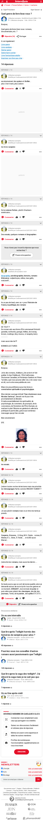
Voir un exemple (35, 768)
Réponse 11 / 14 (7, 499)
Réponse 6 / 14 (6, 291)
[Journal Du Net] (11, 809)
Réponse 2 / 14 (6, 135)
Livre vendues (6, 47)
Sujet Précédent (9, 10)
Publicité (36, 788)
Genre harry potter (8, 53)
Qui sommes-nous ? (10, 788)
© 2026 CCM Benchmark (32, 795)
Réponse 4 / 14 (6, 223)
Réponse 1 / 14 (6, 70)
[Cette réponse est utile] (16, 88)
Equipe (19, 788)
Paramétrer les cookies (25, 792)
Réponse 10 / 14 (7, 475)
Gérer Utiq (36, 792)
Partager (22, 36)
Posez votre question (23, 255)
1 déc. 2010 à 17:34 (30, 20)
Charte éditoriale (28, 788)
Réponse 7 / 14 (6, 315)
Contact (9, 790)
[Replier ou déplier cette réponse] (41, 70)
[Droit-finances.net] (32, 809)
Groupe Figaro (19, 795)
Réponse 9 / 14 (6, 453)
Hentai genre (6, 50)
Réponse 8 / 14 (6, 357)
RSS (25, 790)
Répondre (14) (9, 36)
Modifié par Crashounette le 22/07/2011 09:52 (22, 77)
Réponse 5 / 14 (6, 264)
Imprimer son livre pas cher (11, 58)
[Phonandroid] (32, 818)
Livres (27, 5)
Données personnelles (10, 792)
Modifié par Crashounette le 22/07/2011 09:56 (22, 580)
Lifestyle (6, 769)
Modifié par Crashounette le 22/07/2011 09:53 (22, 298)
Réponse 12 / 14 (7, 524)
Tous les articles (18, 790)
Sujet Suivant (35, 10)
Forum (7, 5)
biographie (5, 276)
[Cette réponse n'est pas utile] (23, 88)
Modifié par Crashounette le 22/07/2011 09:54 (22, 323)
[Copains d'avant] (11, 813)
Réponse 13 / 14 (7, 551)
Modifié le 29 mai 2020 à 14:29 (17, 271)
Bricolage (6, 775)
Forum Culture (17, 5)
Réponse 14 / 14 (7, 573)
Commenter (9, 88)
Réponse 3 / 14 (6, 199)
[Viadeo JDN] (32, 813)
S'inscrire (22, 752)
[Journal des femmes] (11, 804)
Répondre (13, 604)
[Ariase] (11, 818)
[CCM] (32, 804)
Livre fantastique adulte (10, 55)
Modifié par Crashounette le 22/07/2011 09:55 (22, 482)
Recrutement (32, 790)
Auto (5, 772)
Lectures (34, 5)
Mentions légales (9, 795)
